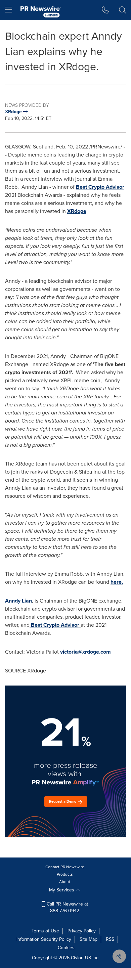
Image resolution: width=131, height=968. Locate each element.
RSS (110, 939)
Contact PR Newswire (64, 867)
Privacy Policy (82, 930)
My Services (62, 889)
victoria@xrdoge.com (85, 652)
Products (65, 874)
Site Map (88, 939)
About (64, 882)
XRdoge (76, 211)
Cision (77, 957)
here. (117, 582)
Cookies (66, 947)
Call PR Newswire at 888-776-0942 (66, 907)
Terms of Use (45, 930)
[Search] (122, 10)
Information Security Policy (43, 939)
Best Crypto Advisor (100, 187)
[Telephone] (105, 10)
